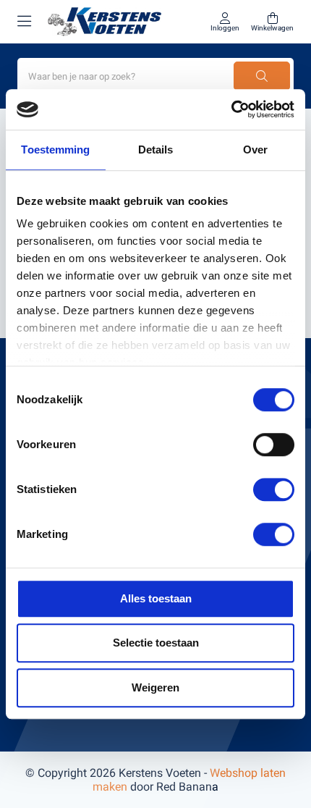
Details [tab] (156, 149)
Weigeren (155, 687)
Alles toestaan (156, 598)
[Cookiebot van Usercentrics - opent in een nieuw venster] (231, 109)
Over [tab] (255, 149)
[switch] (273, 444)
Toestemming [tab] (55, 149)
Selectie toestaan (156, 642)
